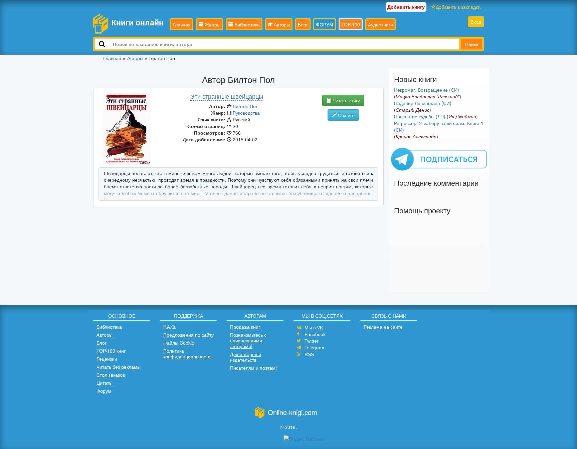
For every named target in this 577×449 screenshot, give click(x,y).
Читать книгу (345, 100)
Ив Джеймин (462, 116)
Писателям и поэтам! (253, 367)
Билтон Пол (245, 106)
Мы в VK (314, 327)
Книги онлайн (138, 22)
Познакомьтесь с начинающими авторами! (248, 340)
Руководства (246, 112)
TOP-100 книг (111, 350)
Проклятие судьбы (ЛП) (419, 116)
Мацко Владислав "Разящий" (427, 96)
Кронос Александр (416, 136)
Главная (182, 24)
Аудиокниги (380, 24)
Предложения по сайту (188, 334)
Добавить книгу (406, 6)
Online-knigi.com (292, 412)
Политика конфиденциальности (187, 353)
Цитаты (105, 382)
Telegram (314, 347)
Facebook (315, 334)
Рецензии (107, 358)
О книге (346, 115)
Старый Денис (412, 109)
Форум (104, 390)
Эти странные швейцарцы (226, 96)
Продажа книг (245, 326)
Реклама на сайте (383, 326)
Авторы (281, 24)
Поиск (471, 44)
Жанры (211, 24)
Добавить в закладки (458, 6)
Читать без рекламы (119, 366)
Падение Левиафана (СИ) (422, 103)
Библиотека (246, 24)
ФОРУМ (324, 24)
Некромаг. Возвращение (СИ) (426, 89)
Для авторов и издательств (245, 357)
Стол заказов (111, 374)
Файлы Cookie (178, 342)
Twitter (312, 341)
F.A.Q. (169, 326)
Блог (303, 24)
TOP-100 (350, 24)
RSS (309, 354)
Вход (475, 21)
